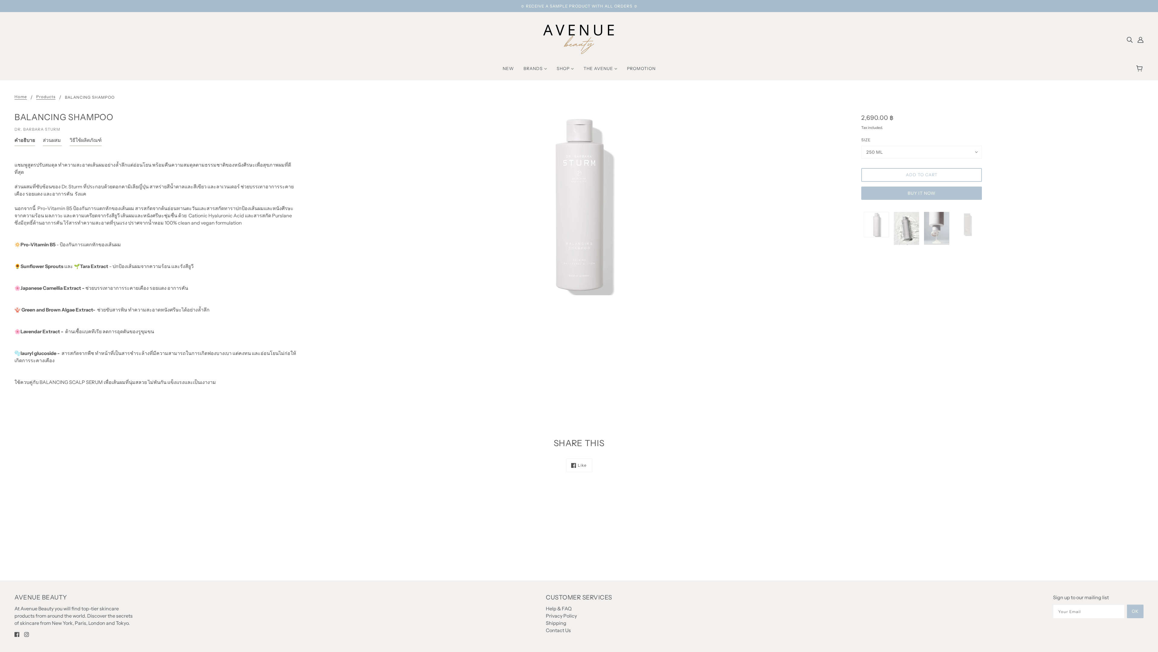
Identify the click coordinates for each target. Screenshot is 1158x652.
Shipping (556, 623)
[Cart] (1140, 68)
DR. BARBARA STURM (37, 129)
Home (20, 97)
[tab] (24, 141)
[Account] (1140, 39)
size (866, 139)
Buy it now (921, 193)
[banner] (579, 39)
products (45, 97)
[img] (1129, 39)
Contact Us (558, 630)
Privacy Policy (561, 616)
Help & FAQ (559, 609)
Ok (1135, 611)
